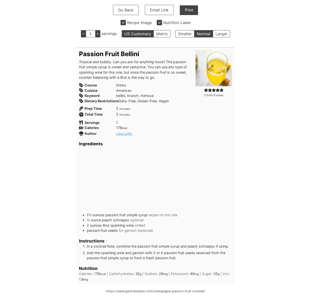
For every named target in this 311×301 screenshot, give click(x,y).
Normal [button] (203, 33)
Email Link (159, 10)
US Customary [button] (137, 33)
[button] (206, 90)
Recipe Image (139, 22)
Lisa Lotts (124, 133)
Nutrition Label (176, 22)
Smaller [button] (185, 33)
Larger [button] (221, 33)
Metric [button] (162, 33)
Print (189, 10)
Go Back (126, 10)
